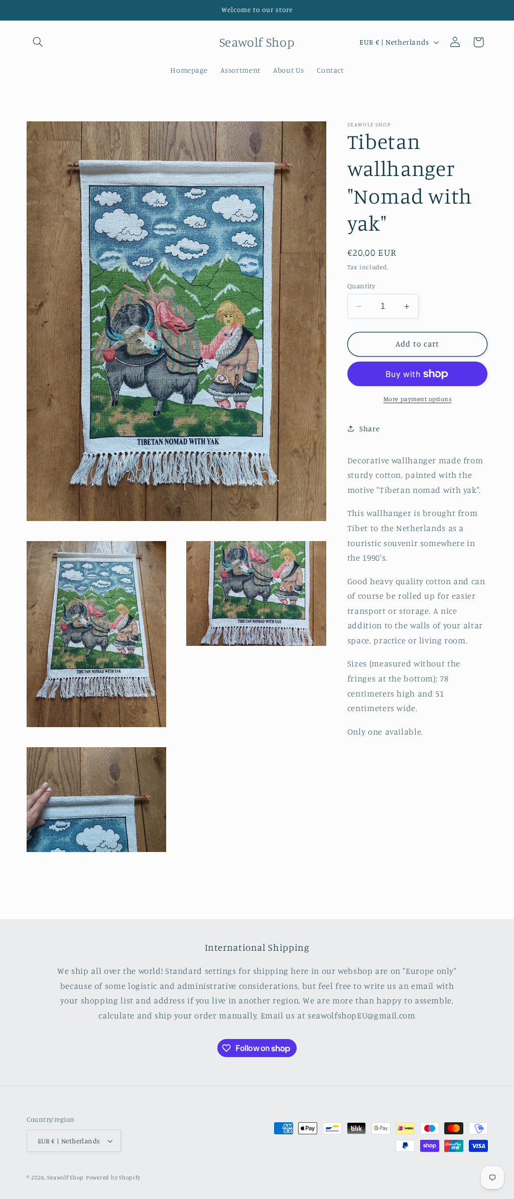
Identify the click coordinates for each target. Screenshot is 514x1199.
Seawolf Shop (65, 1177)
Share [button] (369, 428)
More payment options (417, 399)
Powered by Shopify (113, 1177)
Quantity (361, 286)
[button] (38, 42)
